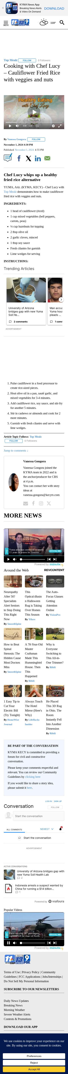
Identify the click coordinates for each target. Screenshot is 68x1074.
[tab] (14, 829)
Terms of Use (12, 972)
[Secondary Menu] (9, 22)
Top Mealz (10, 191)
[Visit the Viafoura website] (56, 901)
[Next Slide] (61, 299)
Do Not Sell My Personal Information (26, 981)
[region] (34, 852)
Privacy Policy (30, 972)
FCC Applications (29, 976)
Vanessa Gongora (16, 139)
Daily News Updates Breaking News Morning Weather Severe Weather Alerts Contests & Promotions (17, 1010)
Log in (48, 801)
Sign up (58, 801)
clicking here (32, 776)
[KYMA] (24, 22)
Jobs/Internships (51, 976)
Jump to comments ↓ (16, 450)
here (29, 787)
